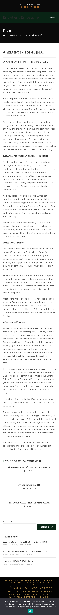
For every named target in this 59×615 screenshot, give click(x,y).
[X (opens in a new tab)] (21, 7)
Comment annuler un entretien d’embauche (28, 580)
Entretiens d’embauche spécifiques (28, 594)
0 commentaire (25, 545)
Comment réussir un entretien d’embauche (28, 591)
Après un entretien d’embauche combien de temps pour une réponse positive (29, 588)
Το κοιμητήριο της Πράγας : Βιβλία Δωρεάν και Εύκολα (25, 551)
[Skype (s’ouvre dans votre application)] (34, 7)
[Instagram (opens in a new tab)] (28, 7)
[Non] (55, 606)
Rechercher (8, 522)
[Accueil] (4, 35)
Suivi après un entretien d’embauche (28, 597)
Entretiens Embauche (21, 17)
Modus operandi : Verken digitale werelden (29, 467)
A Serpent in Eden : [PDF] (35, 35)
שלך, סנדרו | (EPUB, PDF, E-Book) (18, 561)
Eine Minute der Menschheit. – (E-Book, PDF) (25, 542)
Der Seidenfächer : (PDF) (29, 485)
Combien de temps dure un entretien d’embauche (30, 583)
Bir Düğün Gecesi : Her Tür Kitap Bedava (29, 502)
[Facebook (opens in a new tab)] (25, 7)
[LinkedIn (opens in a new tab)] (31, 7)
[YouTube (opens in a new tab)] (38, 7)
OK (30, 611)
